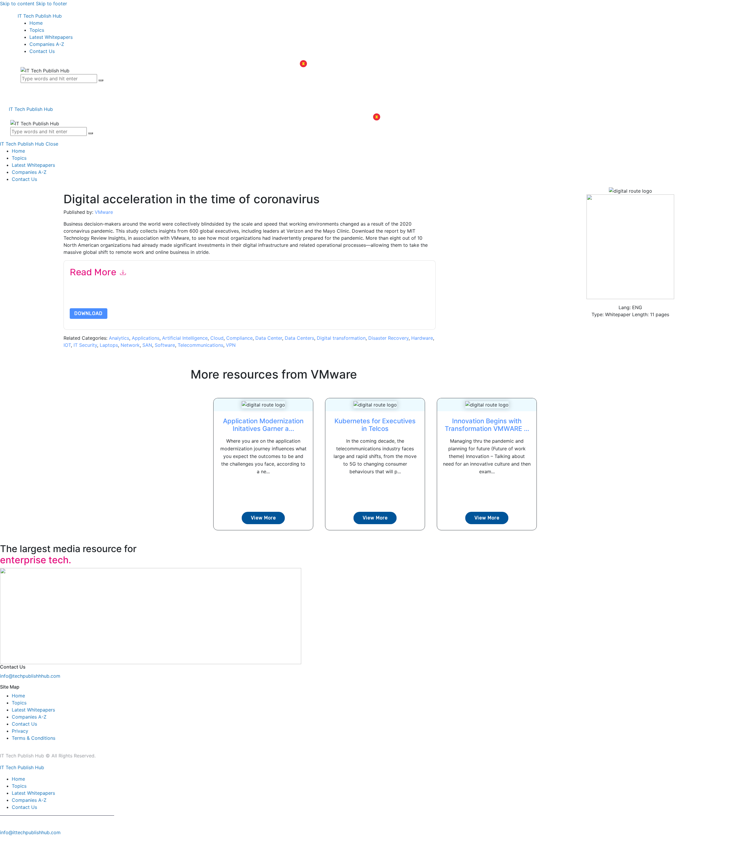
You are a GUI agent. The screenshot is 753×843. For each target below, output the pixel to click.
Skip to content (17, 3)
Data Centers (299, 338)
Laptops (109, 345)
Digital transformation (341, 338)
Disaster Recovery (388, 338)
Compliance (239, 338)
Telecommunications (200, 345)
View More (263, 518)
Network (130, 345)
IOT (67, 345)
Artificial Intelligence (185, 338)
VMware (104, 212)
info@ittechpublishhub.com (30, 832)
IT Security (85, 345)
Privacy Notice (248, 300)
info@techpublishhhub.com (30, 676)
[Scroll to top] (3, 839)
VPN (231, 345)
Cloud (217, 338)
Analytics (119, 338)
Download (88, 313)
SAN (147, 345)
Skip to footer (51, 3)
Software (165, 345)
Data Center (268, 338)
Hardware (422, 338)
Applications (145, 338)
